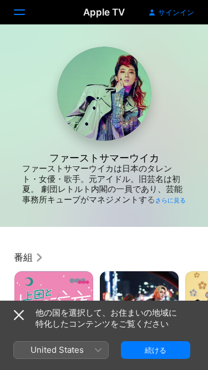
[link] (29, 257)
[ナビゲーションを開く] (26, 12)
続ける (155, 350)
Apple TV (104, 12)
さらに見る (170, 200)
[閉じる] (19, 315)
